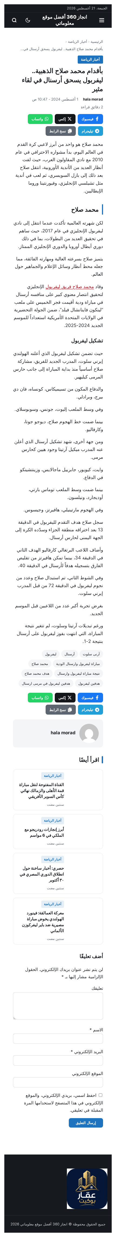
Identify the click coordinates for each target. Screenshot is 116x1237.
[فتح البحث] (14, 20)
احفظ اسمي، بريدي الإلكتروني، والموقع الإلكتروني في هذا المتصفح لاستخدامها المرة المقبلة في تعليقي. (63, 1102)
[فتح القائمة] (101, 20)
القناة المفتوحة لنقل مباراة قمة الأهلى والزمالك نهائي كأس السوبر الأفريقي (41, 790)
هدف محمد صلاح (37, 673)
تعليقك (97, 988)
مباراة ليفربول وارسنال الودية (78, 663)
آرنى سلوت (91, 654)
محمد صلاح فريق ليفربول (70, 286)
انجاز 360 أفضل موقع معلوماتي (64, 20)
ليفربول (50, 654)
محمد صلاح (40, 663)
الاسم (96, 1029)
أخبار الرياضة (77, 41)
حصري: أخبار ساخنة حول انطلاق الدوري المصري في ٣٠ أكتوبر (42, 874)
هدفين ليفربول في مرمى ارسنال (46, 683)
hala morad (93, 99)
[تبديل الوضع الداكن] (27, 20)
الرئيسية (97, 41)
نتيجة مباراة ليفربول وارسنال (78, 673)
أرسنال (69, 654)
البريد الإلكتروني (87, 1051)
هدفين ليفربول (89, 683)
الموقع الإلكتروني (87, 1073)
